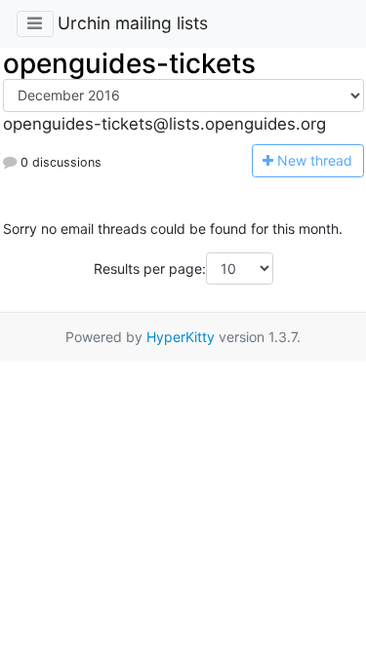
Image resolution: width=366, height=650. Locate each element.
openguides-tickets (129, 63)
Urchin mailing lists (133, 23)
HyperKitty (180, 336)
